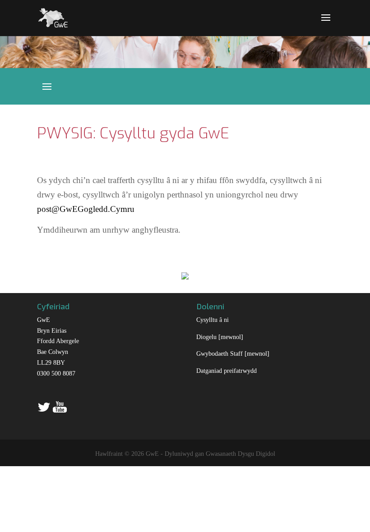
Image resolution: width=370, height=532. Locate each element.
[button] (326, 23)
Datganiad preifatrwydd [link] (226, 370)
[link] (53, 17)
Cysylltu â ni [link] (212, 319)
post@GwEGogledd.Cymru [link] (85, 209)
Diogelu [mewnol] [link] (219, 337)
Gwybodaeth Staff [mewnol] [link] (232, 353)
